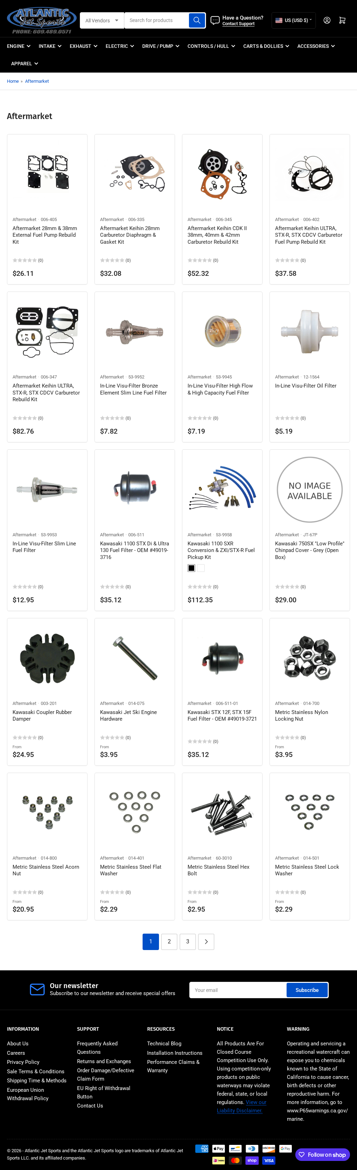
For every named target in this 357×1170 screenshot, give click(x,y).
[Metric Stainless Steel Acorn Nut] (47, 813)
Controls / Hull (208, 46)
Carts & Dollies (263, 46)
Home (13, 81)
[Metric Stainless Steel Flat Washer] (134, 813)
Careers (16, 1053)
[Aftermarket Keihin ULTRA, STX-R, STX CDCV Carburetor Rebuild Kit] (47, 332)
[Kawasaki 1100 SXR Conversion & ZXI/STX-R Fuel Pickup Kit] (222, 489)
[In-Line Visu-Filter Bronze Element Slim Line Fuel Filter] (134, 332)
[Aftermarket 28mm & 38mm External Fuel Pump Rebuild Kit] (47, 174)
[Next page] (206, 941)
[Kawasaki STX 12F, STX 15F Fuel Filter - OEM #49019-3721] (222, 658)
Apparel (21, 63)
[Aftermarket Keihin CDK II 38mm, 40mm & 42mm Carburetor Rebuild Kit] (222, 174)
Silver (201, 568)
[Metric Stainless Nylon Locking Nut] (309, 658)
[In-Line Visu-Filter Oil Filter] (309, 332)
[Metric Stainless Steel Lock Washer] (309, 813)
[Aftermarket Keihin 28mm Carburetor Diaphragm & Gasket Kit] (134, 174)
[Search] (197, 20)
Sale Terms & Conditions (35, 1071)
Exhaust (80, 46)
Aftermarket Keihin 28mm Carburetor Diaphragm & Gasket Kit (130, 235)
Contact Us (90, 1106)
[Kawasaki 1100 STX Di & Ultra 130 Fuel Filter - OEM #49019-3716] (134, 489)
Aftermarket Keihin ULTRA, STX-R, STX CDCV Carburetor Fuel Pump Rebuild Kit (308, 235)
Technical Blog (164, 1043)
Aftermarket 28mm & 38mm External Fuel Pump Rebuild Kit (45, 235)
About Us (18, 1043)
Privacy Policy (23, 1062)
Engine (15, 46)
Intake (47, 46)
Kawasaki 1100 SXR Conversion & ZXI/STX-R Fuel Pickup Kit (221, 550)
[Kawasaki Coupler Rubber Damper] (47, 658)
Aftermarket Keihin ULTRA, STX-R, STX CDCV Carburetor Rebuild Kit (46, 393)
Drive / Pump (157, 46)
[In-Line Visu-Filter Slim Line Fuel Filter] (47, 489)
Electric (117, 46)
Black (191, 568)
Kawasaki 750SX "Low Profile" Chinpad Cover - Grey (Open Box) (309, 550)
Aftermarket (37, 81)
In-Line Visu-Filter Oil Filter (305, 386)
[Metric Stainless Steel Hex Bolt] (222, 813)
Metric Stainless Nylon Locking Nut (301, 715)
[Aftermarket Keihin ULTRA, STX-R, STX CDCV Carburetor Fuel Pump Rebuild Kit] (309, 174)
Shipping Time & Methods (37, 1080)
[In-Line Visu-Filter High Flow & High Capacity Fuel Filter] (222, 332)
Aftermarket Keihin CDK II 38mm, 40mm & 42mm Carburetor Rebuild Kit (217, 235)
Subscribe (307, 990)
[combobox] (165, 20)
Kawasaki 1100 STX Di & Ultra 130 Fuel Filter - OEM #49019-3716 (134, 550)
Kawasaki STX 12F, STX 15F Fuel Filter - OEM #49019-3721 (222, 715)
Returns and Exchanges (104, 1061)
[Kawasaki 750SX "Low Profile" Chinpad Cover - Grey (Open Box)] (309, 489)
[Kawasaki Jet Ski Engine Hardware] (134, 658)
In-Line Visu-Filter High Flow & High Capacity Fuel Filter (220, 389)
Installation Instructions (175, 1053)
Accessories (313, 46)
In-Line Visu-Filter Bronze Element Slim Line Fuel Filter (133, 389)
